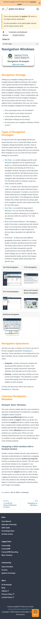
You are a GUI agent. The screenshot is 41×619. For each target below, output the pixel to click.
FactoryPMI (6, 549)
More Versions (7, 555)
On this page (7, 44)
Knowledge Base (8, 531)
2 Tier (7, 187)
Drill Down (9, 238)
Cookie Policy (7, 597)
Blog (3, 588)
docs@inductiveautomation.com (20, 609)
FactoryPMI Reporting (10, 552)
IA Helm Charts (7, 534)
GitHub (4, 591)
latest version (14, 26)
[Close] (39, 3)
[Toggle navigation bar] (3, 9)
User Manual (6, 521)
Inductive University (9, 524)
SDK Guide (6, 528)
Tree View (8, 208)
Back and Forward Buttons (15, 221)
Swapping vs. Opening (10, 389)
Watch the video (18, 64)
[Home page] (3, 32)
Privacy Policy (7, 594)
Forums (4, 570)
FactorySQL (6, 545)
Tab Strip (8, 160)
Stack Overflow (7, 567)
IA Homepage (7, 584)
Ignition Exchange (8, 573)
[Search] (37, 9)
